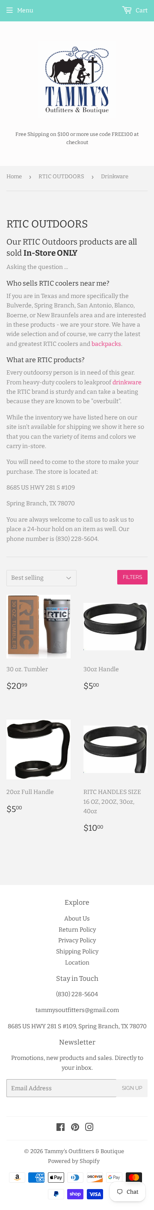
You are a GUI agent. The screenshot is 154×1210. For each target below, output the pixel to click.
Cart (141, 10)
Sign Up (132, 1088)
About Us (77, 918)
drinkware (127, 382)
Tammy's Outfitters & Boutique (84, 1151)
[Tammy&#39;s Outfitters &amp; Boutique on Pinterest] (75, 1128)
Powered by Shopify (74, 1161)
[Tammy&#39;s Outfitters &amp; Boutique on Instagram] (89, 1128)
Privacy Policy (77, 940)
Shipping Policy (77, 951)
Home (14, 176)
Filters (132, 577)
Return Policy (77, 929)
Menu (25, 10)
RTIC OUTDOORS (61, 176)
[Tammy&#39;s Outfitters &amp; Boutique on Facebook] (60, 1128)
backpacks (106, 344)
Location (77, 962)
